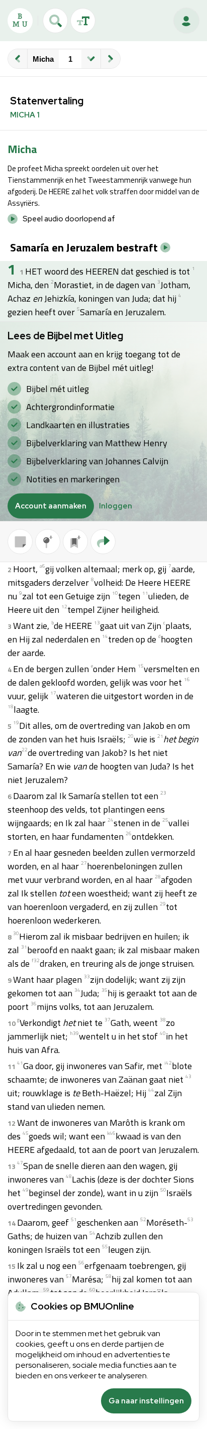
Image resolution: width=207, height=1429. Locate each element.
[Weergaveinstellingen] (82, 20)
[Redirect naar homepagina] (20, 20)
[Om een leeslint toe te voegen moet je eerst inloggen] (75, 541)
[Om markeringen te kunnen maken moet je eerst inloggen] (47, 541)
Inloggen (115, 506)
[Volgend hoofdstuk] (110, 58)
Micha (43, 59)
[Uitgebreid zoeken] (55, 20)
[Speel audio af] (165, 247)
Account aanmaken (50, 506)
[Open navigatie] (90, 58)
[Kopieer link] (103, 541)
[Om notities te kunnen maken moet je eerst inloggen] (20, 541)
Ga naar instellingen (146, 1401)
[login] (186, 21)
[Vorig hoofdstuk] (17, 58)
